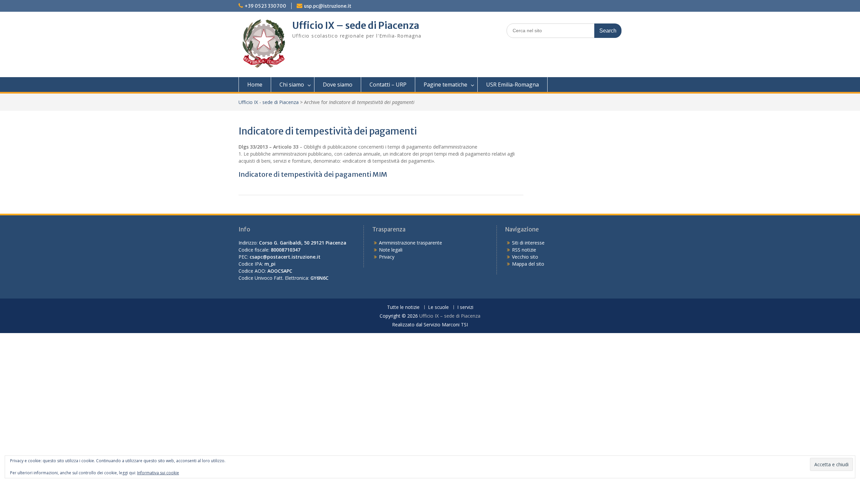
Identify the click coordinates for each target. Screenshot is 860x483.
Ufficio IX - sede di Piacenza (269, 102)
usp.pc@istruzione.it (327, 6)
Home (254, 84)
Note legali (390, 250)
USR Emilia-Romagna (512, 84)
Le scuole (438, 307)
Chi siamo (292, 84)
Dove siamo (337, 84)
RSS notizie (524, 250)
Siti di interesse (528, 242)
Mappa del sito (528, 264)
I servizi (465, 307)
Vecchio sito (525, 257)
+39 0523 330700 (265, 6)
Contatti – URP (388, 84)
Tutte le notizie (403, 307)
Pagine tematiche (445, 84)
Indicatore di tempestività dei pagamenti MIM (313, 174)
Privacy (386, 257)
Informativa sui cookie (158, 473)
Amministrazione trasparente (410, 242)
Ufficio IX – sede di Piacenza (355, 25)
